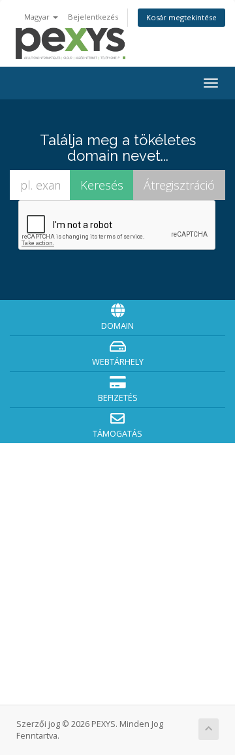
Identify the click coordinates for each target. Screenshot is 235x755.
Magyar (38, 17)
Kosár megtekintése (181, 17)
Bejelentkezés (93, 17)
